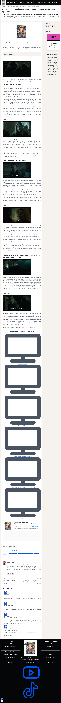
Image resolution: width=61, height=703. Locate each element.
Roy (33, 553)
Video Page (50, 662)
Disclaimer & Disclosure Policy (10, 654)
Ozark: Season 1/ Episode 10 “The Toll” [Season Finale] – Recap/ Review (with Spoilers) (32, 581)
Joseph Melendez (13, 553)
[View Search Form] (59, 2)
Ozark (22, 553)
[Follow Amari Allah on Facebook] (8, 574)
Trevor (4, 554)
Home (3, 6)
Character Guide (39, 2)
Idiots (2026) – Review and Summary (53, 45)
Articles (50, 643)
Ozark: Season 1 (28, 553)
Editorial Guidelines (10, 657)
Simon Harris (7, 628)
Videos (55, 2)
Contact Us (10, 649)
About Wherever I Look (10, 646)
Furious (22, 518)
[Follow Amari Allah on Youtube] (13, 574)
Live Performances (48, 2)
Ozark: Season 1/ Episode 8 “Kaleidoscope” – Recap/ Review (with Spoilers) (11, 581)
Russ (35, 553)
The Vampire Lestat (22, 364)
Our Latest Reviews (50, 657)
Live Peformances (51, 651)
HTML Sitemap (10, 660)
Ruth (38, 553)
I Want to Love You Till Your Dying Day (22, 425)
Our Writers (10, 662)
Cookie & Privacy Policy (10, 651)
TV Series (50, 660)
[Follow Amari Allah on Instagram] (11, 574)
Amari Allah (10, 562)
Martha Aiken (7, 605)
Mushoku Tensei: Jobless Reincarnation (23, 456)
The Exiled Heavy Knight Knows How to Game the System (23, 487)
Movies (50, 654)
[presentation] (53, 37)
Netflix (19, 553)
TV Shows (27, 2)
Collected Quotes (51, 649)
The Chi (22, 394)
